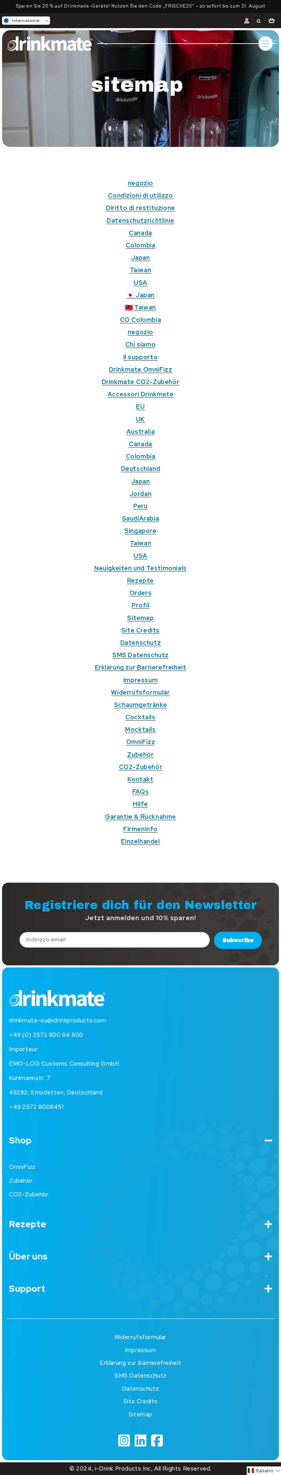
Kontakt (140, 779)
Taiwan (140, 270)
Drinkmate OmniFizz (140, 369)
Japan (140, 258)
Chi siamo (140, 344)
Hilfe (140, 804)
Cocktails (140, 717)
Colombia (141, 245)
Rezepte (140, 580)
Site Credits (140, 630)
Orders (141, 593)
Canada (140, 233)
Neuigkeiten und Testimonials (140, 568)
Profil (140, 605)
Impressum (140, 680)
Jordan (141, 494)
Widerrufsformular (140, 692)
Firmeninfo (140, 829)
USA (140, 283)
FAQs (140, 791)
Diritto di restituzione (140, 208)
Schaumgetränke (140, 705)
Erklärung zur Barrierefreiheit (140, 667)
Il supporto (140, 357)
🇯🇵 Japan (140, 295)
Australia (140, 431)
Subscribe (238, 940)
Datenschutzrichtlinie (140, 220)
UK (140, 419)
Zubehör (140, 754)
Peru (140, 506)
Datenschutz (140, 643)
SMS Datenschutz (140, 655)
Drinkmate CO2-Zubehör (141, 382)
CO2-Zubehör (140, 767)
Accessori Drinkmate (140, 394)
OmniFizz (140, 742)
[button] (26, 20)
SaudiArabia (140, 518)
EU (140, 406)
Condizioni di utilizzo (140, 195)
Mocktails (140, 729)
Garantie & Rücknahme (140, 817)
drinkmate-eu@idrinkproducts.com (57, 1020)
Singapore (140, 531)
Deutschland (140, 469)
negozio (140, 183)
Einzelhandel (140, 841)
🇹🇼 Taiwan (140, 307)
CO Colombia (140, 320)
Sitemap (140, 618)
